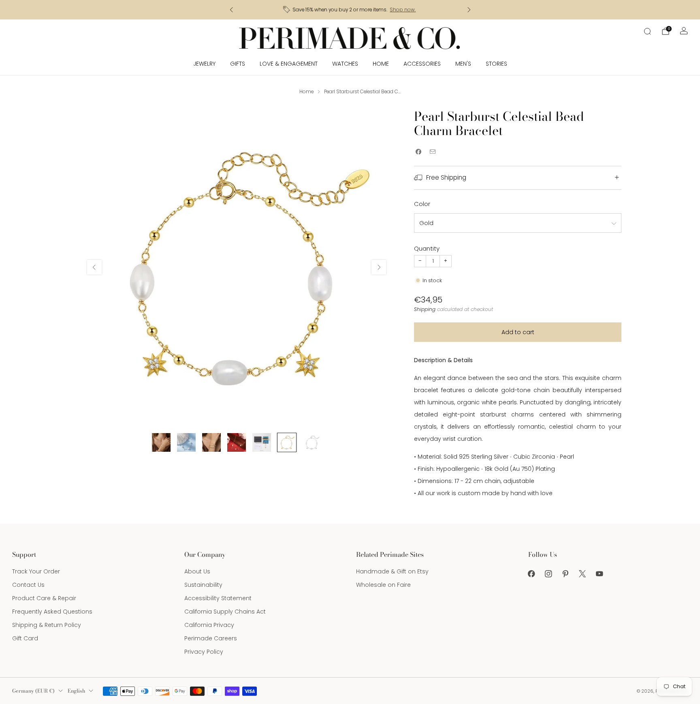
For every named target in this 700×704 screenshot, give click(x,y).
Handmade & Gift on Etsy (392, 571)
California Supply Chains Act (225, 611)
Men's (463, 64)
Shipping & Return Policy (46, 625)
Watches (345, 64)
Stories (496, 64)
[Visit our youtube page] (599, 573)
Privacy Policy (203, 652)
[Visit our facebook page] (531, 573)
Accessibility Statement (218, 598)
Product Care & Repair (44, 598)
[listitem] (350, 9)
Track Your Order (36, 571)
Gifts (237, 64)
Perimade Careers (210, 638)
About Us (197, 571)
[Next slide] (378, 267)
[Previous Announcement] (231, 9)
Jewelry (204, 64)
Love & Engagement (289, 64)
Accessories (422, 64)
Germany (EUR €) (33, 691)
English (76, 691)
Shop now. (403, 9)
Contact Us (28, 585)
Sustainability (203, 585)
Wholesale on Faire (383, 585)
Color (422, 204)
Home (381, 64)
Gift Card (25, 638)
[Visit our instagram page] (548, 573)
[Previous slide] (94, 267)
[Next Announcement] (469, 9)
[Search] (647, 31)
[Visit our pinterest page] (565, 573)
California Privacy (209, 625)
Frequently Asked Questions (52, 611)
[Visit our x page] (582, 573)
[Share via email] (432, 152)
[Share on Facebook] (418, 152)
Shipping (424, 309)
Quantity (427, 248)
